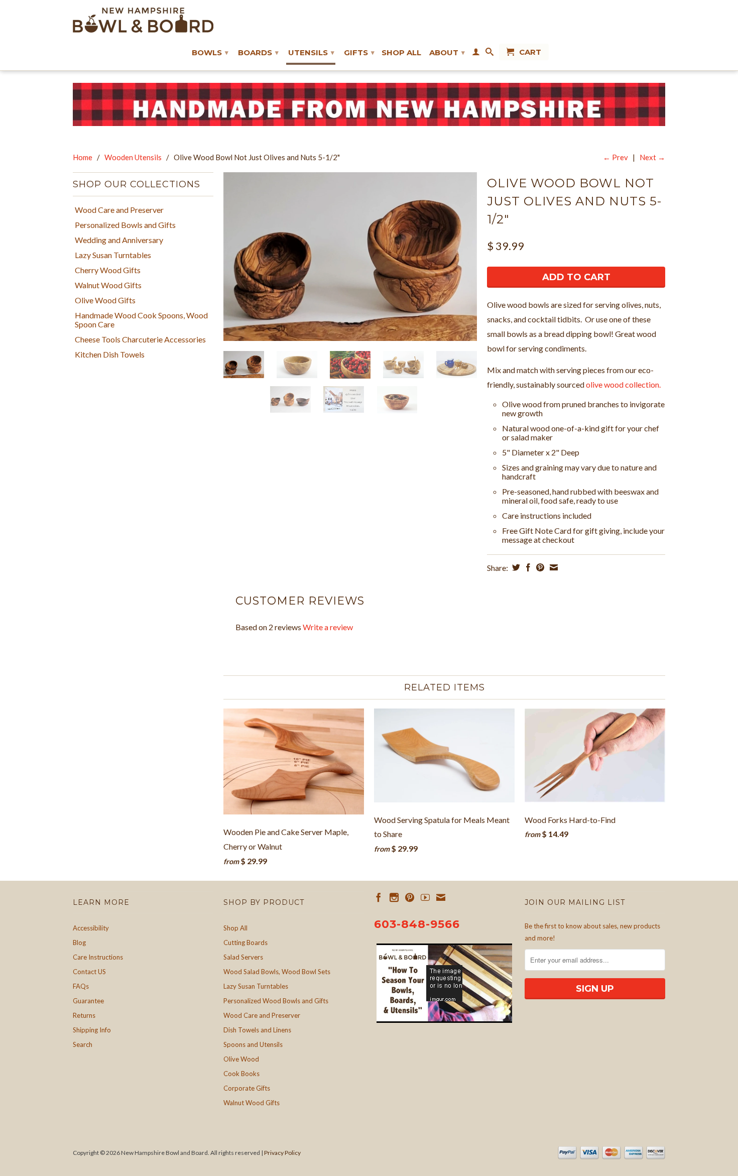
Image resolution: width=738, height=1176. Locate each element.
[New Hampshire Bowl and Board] (143, 20)
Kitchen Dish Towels (110, 354)
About (447, 52)
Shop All (401, 52)
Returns (84, 1015)
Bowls (210, 52)
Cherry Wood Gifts (108, 270)
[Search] (489, 54)
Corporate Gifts (246, 1088)
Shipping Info (92, 1030)
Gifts (359, 52)
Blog (79, 942)
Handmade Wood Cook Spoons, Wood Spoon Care (141, 320)
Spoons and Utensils (253, 1044)
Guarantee (88, 1001)
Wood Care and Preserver (119, 209)
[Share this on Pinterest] (539, 567)
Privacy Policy (282, 1152)
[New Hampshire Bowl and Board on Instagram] (394, 897)
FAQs (81, 986)
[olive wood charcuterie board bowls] (350, 256)
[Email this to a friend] (552, 567)
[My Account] (476, 54)
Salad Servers (243, 957)
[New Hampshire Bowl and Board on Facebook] (378, 897)
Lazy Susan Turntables (113, 255)
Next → (652, 157)
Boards (258, 52)
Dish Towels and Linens (257, 1030)
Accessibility (91, 928)
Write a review (328, 627)
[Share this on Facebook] (527, 567)
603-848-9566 (417, 924)
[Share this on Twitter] (515, 567)
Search (82, 1044)
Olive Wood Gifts (105, 300)
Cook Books (241, 1074)
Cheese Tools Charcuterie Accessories (140, 339)
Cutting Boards (245, 942)
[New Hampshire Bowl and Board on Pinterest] (409, 897)
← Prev (615, 157)
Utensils (311, 52)
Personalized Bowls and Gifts (125, 224)
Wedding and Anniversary (119, 240)
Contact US (89, 972)
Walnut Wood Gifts (108, 285)
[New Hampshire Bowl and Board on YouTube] (425, 897)
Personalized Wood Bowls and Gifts (275, 1001)
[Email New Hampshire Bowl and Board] (440, 897)
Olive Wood (241, 1059)
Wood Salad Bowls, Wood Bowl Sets (276, 972)
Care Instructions (98, 957)
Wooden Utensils (133, 157)
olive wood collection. (623, 384)
